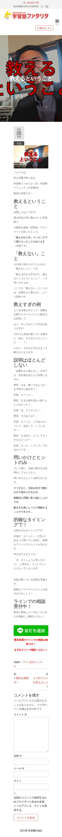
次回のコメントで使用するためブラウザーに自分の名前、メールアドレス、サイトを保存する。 (30, 803)
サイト (17, 781)
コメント (20, 714)
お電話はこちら (44, 27)
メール (19, 768)
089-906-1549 (33, 2)
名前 (18, 755)
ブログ (25, 661)
